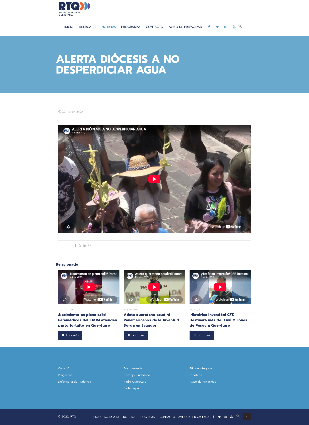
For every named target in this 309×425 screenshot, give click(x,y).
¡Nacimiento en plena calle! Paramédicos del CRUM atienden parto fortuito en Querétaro (87, 320)
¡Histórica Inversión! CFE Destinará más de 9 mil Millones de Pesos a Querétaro (218, 320)
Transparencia (133, 368)
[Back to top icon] (247, 416)
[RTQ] (74, 9)
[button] (240, 27)
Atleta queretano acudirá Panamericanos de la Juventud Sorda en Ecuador (151, 320)
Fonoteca (196, 375)
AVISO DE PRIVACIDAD (193, 417)
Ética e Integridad (202, 368)
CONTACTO (167, 417)
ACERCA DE (112, 417)
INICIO (97, 417)
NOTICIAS (129, 417)
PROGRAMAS (147, 417)
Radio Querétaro (135, 382)
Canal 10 (63, 368)
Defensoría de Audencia (74, 382)
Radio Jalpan (132, 388)
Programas (65, 375)
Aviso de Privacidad (203, 382)
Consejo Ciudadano (137, 375)
